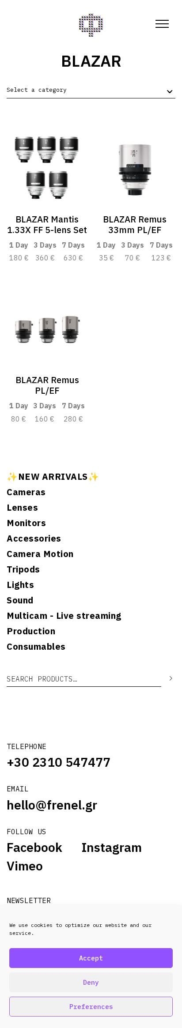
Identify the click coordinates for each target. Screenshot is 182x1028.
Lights (20, 585)
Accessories (34, 538)
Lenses (22, 507)
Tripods (23, 569)
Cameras (26, 492)
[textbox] (37, 90)
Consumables (36, 646)
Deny (91, 982)
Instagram (112, 847)
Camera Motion (40, 554)
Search (164, 678)
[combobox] (91, 90)
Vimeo (25, 866)
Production (31, 631)
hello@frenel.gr (52, 805)
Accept (91, 958)
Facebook (34, 847)
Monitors (26, 523)
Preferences (91, 1006)
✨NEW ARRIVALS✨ (53, 476)
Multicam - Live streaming (64, 615)
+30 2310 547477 (58, 762)
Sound (20, 600)
